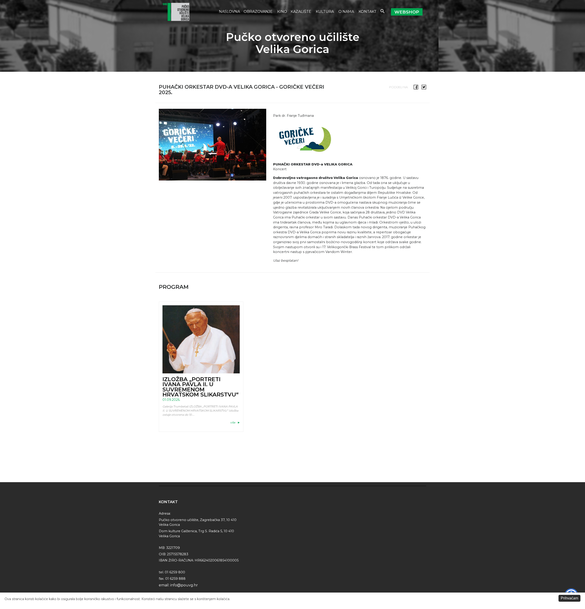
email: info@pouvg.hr (178, 585)
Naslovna (229, 11)
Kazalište (301, 11)
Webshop (406, 12)
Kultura (325, 11)
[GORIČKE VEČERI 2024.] (302, 138)
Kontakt (368, 11)
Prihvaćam (569, 598)
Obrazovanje (259, 11)
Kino (282, 11)
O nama (346, 11)
